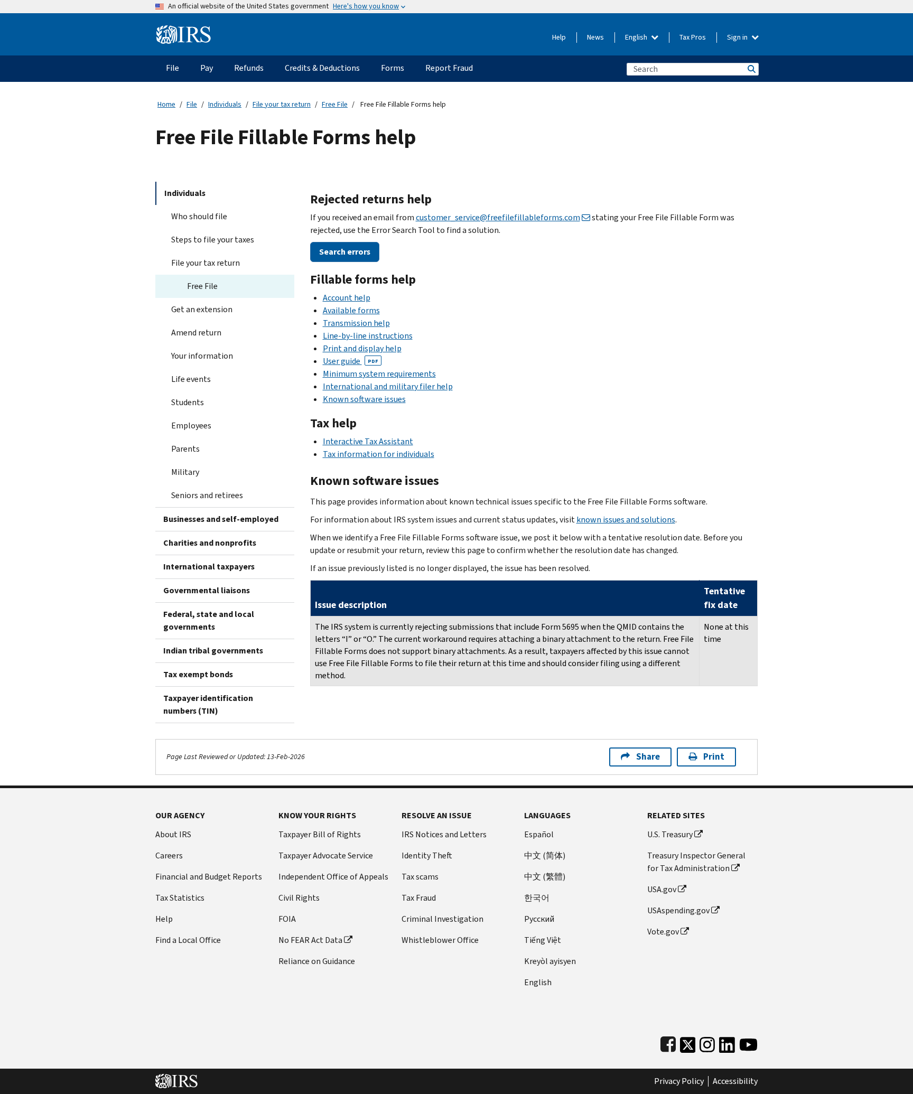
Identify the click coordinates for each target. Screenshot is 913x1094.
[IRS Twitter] (688, 1042)
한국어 (536, 897)
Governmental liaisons (206, 590)
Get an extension (201, 309)
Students (187, 402)
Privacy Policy (679, 1081)
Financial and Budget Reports (208, 876)
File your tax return (282, 104)
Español (539, 834)
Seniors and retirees (207, 495)
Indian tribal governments (213, 650)
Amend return (196, 332)
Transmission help (356, 323)
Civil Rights (299, 897)
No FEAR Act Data (310, 940)
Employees (191, 425)
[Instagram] (707, 1042)
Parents (185, 448)
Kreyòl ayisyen (550, 961)
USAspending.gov (678, 910)
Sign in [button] (738, 37)
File (192, 104)
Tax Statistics (179, 897)
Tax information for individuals (378, 454)
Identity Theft (427, 855)
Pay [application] (206, 67)
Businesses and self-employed (220, 519)
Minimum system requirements (379, 373)
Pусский (539, 918)
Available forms (351, 310)
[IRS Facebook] (668, 1042)
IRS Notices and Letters (444, 834)
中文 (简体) (544, 855)
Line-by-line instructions (368, 335)
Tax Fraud (419, 897)
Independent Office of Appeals (333, 876)
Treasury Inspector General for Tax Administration (696, 862)
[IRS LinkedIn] (727, 1042)
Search (751, 69)
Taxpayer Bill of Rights (319, 834)
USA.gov (661, 889)
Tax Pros (692, 37)
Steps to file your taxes (212, 239)
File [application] (172, 67)
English (637, 37)
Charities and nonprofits (209, 542)
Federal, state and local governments (208, 620)
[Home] (183, 30)
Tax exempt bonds (198, 674)
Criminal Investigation (442, 918)
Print (713, 757)
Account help (346, 297)
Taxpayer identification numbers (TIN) (208, 704)
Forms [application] (392, 67)
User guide (350, 361)
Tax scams (420, 876)
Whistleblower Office (440, 940)
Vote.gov (663, 931)
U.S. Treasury (670, 834)
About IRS (173, 834)
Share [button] (648, 757)
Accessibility (735, 1081)
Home (166, 104)
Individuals (224, 104)
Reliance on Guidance (316, 961)
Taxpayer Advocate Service (325, 855)
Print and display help (362, 348)
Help (559, 37)
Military (185, 472)
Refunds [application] (249, 67)
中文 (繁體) (544, 876)
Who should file (199, 216)
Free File (335, 104)
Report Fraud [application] (449, 67)
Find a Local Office (188, 940)
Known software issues (364, 399)
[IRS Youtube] (748, 1042)
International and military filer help (388, 386)
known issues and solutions (625, 519)
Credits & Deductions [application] (322, 67)
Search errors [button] (344, 251)
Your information (202, 355)
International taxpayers (209, 566)
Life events (191, 379)
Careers (169, 855)
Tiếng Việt (542, 940)
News (595, 37)
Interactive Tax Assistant (368, 441)
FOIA (287, 918)
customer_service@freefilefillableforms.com (498, 217)
